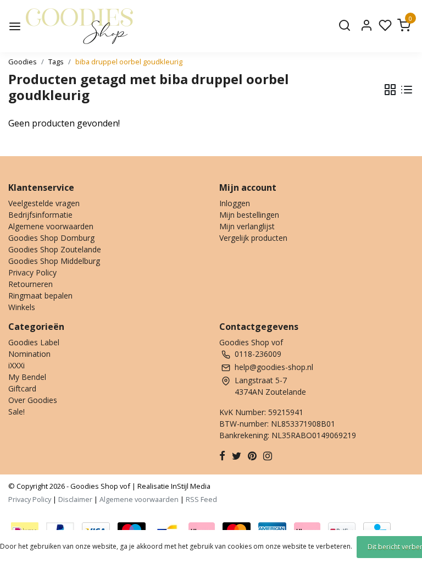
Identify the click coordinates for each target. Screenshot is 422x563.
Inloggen (234, 203)
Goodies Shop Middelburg (54, 261)
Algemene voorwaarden (50, 226)
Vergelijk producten (253, 238)
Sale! (16, 411)
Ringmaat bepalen (40, 295)
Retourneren (30, 284)
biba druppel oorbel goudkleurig (128, 62)
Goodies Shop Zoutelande (54, 249)
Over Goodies (32, 400)
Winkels (21, 307)
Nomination (29, 354)
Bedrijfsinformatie (40, 214)
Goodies (22, 62)
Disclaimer (75, 499)
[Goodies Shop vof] (79, 26)
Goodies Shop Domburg (51, 238)
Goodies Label (33, 342)
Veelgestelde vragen (44, 203)
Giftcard (22, 388)
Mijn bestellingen (249, 214)
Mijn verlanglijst (247, 226)
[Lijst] (406, 89)
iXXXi (16, 365)
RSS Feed (201, 499)
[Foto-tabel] (390, 89)
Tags (56, 62)
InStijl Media (189, 486)
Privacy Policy (32, 272)
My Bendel (27, 377)
